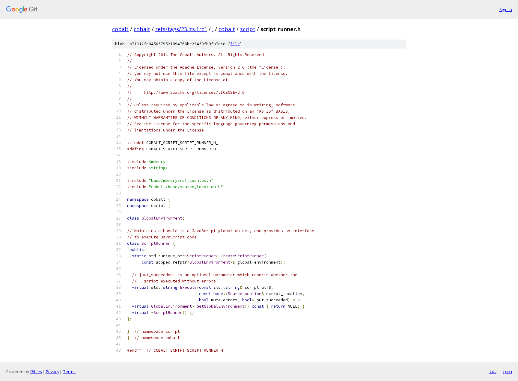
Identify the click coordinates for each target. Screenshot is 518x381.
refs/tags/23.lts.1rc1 (181, 29)
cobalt (120, 29)
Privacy (52, 371)
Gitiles (36, 371)
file (235, 43)
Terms (69, 371)
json (507, 371)
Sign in (505, 9)
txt (492, 371)
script (247, 29)
